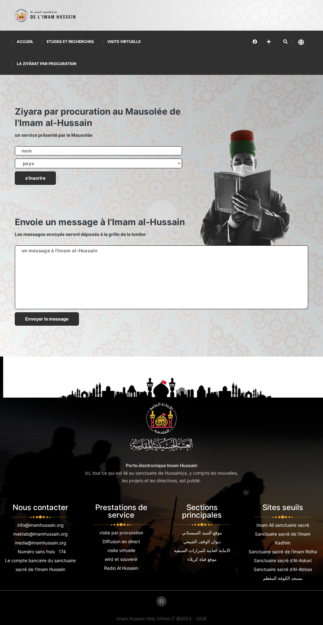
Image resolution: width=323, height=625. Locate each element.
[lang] (301, 42)
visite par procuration (121, 532)
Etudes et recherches (70, 41)
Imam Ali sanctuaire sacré (282, 525)
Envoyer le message (46, 319)
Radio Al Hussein (121, 568)
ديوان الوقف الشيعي (202, 541)
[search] (285, 42)
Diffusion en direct (121, 541)
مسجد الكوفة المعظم (282, 578)
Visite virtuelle (124, 41)
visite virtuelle (121, 550)
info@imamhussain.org (40, 525)
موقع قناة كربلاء (202, 559)
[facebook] (255, 41)
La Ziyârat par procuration (46, 63)
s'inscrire (35, 178)
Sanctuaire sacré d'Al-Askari (283, 560)
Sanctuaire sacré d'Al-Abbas (283, 569)
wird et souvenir (121, 559)
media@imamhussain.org (40, 542)
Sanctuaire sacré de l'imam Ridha (283, 551)
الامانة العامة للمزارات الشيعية (202, 550)
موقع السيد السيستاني (202, 532)
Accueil (25, 41)
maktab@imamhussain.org (40, 534)
